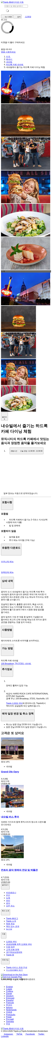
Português (10, 1015)
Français (10, 1003)
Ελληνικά (10, 998)
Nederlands (11, 1010)
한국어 (9, 1005)
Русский (10, 1019)
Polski (9, 1017)
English (9, 987)
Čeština (9, 991)
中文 (8, 1024)
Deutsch (10, 996)
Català (9, 989)
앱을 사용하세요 (8, 52)
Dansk (9, 993)
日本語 (9, 1012)
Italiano (9, 1007)
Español (10, 1000)
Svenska (10, 1021)
